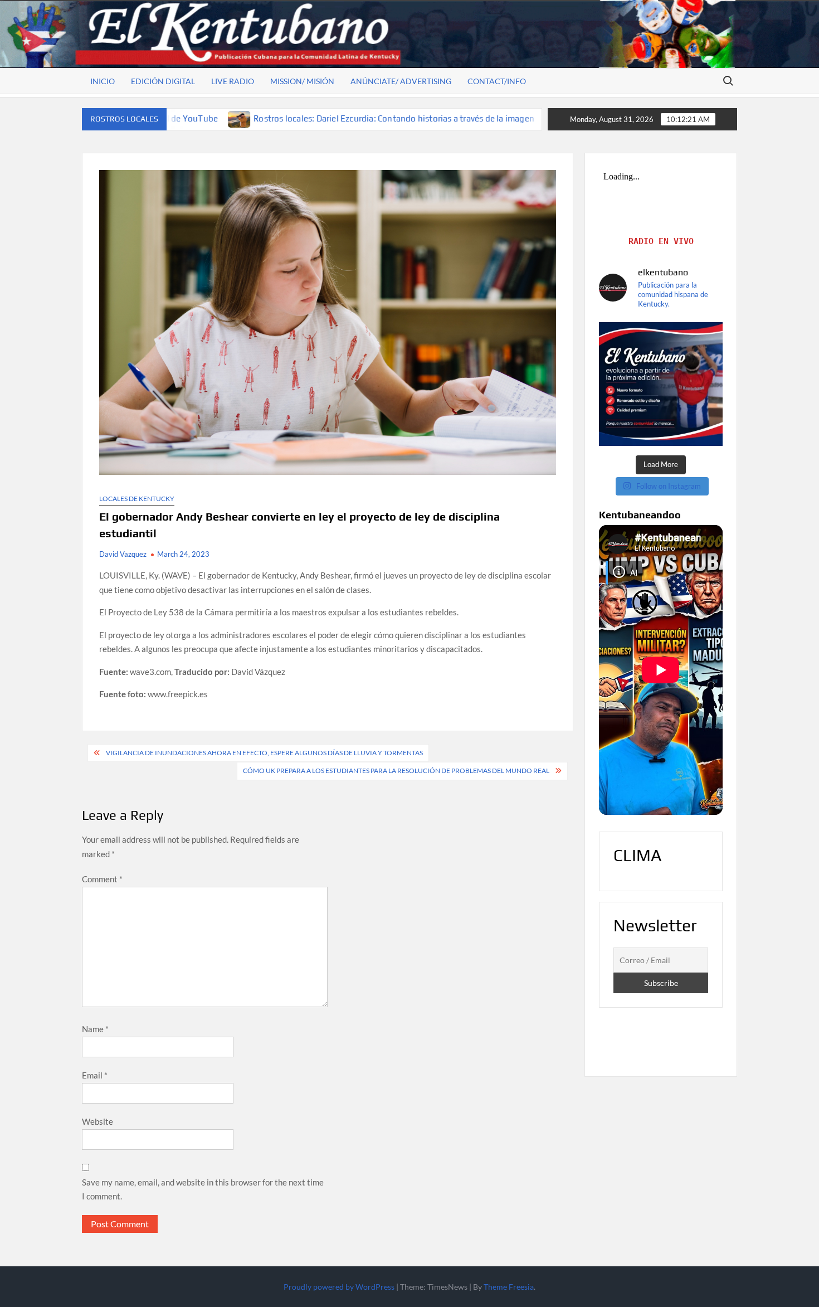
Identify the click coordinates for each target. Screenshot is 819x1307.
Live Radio (232, 81)
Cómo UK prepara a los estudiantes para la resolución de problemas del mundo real (396, 770)
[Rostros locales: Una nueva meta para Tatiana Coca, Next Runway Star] (464, 118)
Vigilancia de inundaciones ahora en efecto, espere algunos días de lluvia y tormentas (264, 753)
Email (95, 1075)
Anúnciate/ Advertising (400, 81)
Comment (102, 879)
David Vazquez (123, 554)
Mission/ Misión (302, 81)
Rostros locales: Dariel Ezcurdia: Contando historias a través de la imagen (302, 118)
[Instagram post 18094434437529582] (661, 384)
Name (95, 1029)
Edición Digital (163, 81)
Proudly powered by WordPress (339, 1286)
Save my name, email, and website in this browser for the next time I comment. (203, 1189)
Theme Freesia (509, 1286)
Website (97, 1121)
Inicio (102, 81)
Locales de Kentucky (136, 498)
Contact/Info (496, 81)
